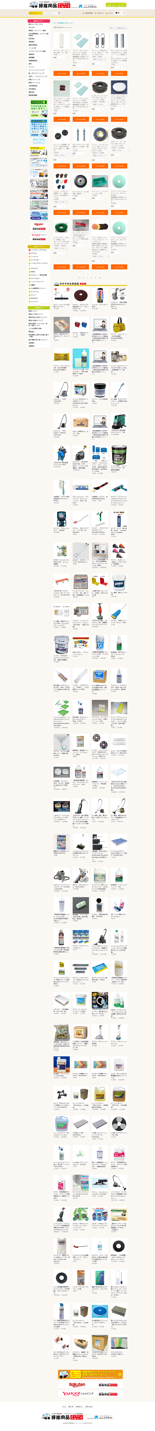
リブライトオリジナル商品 (37, 51)
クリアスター (35, 260)
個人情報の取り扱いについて (38, 339)
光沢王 (33, 271)
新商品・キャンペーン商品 (37, 30)
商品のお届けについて (36, 320)
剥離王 (33, 285)
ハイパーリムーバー (37, 281)
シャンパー (34, 301)
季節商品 (31, 42)
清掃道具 (31, 54)
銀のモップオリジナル (36, 24)
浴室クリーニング (34, 79)
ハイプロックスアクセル (39, 250)
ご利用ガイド (79, 1406)
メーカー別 (32, 48)
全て (55, 23)
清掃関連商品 (33, 60)
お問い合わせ (89, 1406)
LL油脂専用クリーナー (38, 288)
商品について (33, 311)
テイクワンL (35, 291)
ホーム (64, 1406)
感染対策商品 (33, 45)
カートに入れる (61, 73)
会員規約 (31, 343)
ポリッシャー (69, 23)
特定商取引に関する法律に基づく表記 (39, 335)
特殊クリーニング (34, 82)
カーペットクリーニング (36, 70)
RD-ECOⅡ (34, 298)
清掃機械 (31, 57)
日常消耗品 (32, 89)
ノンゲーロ (34, 256)
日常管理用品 (33, 86)
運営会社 (31, 331)
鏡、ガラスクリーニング (36, 73)
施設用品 (31, 92)
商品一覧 (70, 1406)
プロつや (34, 253)
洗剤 (30, 64)
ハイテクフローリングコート (38, 264)
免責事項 (31, 346)
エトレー (34, 295)
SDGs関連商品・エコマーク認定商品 (38, 34)
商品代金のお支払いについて (38, 317)
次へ (100, 277)
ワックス (31, 67)
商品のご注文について (36, 314)
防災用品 (31, 38)
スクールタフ (35, 278)
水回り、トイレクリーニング (38, 76)
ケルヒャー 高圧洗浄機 (39, 275)
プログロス (34, 268)
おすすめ (31, 27)
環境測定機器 (33, 95)
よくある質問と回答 (35, 328)
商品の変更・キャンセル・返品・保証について (38, 324)
